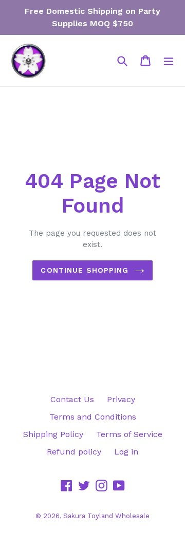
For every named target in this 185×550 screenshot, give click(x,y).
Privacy (121, 399)
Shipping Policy (53, 434)
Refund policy (74, 452)
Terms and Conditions (92, 417)
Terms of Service (129, 434)
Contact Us (72, 399)
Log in (126, 452)
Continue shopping (84, 270)
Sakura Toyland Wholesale (106, 516)
